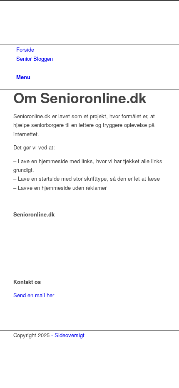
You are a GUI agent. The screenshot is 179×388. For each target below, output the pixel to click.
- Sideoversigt (68, 335)
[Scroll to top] (2, 344)
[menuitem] (91, 49)
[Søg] (18, 67)
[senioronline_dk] (75, 40)
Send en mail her (33, 295)
